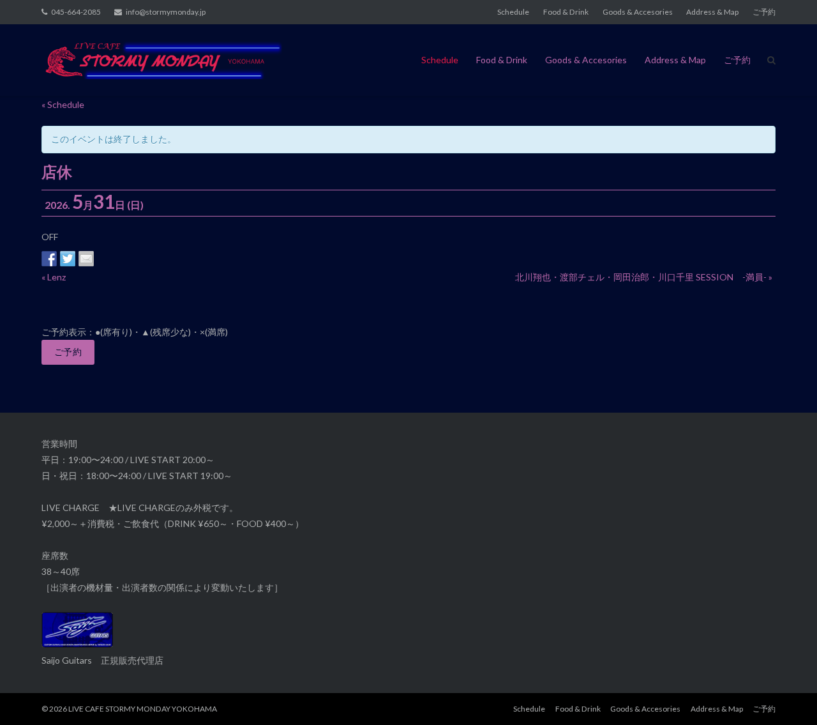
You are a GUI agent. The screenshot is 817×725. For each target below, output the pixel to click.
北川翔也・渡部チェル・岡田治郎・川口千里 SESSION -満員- (643, 276)
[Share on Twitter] (67, 258)
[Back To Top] (785, 694)
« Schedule (62, 104)
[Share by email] (86, 258)
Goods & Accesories (638, 12)
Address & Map (712, 12)
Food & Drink (565, 12)
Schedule (513, 12)
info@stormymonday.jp (166, 12)
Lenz (53, 276)
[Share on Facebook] (49, 258)
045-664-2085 (76, 12)
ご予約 (764, 12)
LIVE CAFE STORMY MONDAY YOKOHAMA (142, 709)
